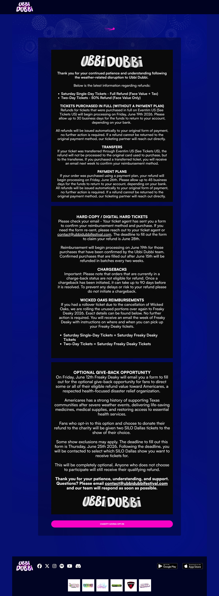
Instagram (54, 566)
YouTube (69, 566)
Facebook (39, 566)
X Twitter (47, 566)
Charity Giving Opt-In (112, 524)
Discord (78, 566)
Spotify (62, 566)
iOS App (192, 566)
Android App (167, 566)
